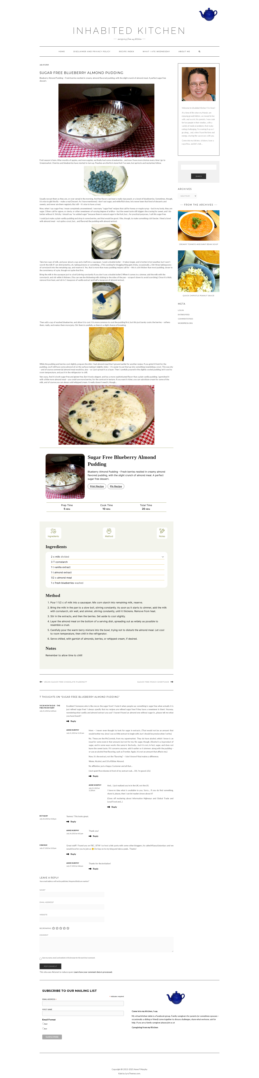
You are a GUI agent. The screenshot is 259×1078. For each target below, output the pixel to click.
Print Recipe (97, 486)
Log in (181, 310)
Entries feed (183, 314)
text (45, 1029)
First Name (47, 1009)
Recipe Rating (45, 928)
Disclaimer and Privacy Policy (91, 51)
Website (43, 915)
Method (109, 536)
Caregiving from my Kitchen (145, 1027)
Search (198, 176)
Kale (120, 1073)
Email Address (47, 902)
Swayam (43, 845)
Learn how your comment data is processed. (93, 972)
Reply (73, 721)
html (45, 1024)
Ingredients (53, 536)
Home (62, 51)
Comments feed (185, 319)
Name (42, 890)
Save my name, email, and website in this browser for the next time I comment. (68, 958)
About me (184, 51)
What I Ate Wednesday (156, 51)
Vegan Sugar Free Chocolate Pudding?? (65, 682)
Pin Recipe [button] (116, 486)
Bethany (44, 816)
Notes (162, 536)
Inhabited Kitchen (129, 30)
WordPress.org (185, 323)
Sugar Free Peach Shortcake (153, 682)
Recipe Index (126, 51)
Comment (44, 935)
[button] (162, 556)
